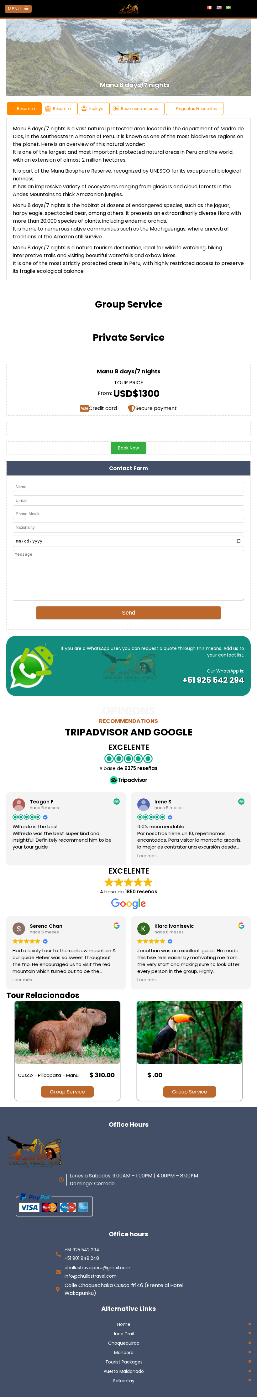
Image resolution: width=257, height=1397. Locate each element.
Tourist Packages (124, 1362)
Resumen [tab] (26, 108)
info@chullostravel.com (91, 1276)
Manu (19, 128)
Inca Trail (124, 1334)
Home (123, 1324)
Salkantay (123, 1381)
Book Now (128, 448)
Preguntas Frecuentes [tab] (196, 108)
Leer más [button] (147, 856)
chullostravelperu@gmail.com (97, 1268)
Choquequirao (123, 1343)
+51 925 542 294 (213, 680)
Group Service (67, 1091)
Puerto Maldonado (124, 1371)
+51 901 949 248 (82, 1258)
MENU (14, 8)
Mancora (124, 1352)
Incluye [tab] (96, 108)
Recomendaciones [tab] (139, 108)
